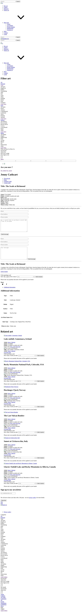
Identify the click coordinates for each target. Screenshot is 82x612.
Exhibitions (3, 604)
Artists (2, 594)
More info (6, 22)
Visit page (17, 346)
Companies (3, 598)
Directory (6, 8)
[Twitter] (3, 284)
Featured (3, 84)
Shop (5, 31)
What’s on (6, 10)
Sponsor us (10, 30)
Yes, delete (3, 170)
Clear (2, 104)
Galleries (3, 596)
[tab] (42, 178)
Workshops (3, 603)
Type (2, 85)
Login (5, 34)
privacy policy (32, 497)
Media (2, 133)
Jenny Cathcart (11, 342)
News (2, 606)
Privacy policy (7, 512)
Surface (2, 120)
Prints (5, 180)
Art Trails (3, 597)
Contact (6, 32)
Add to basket (4, 271)
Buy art (6, 6)
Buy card (12, 346)
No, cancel (9, 170)
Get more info (7, 352)
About (8, 24)
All (1, 82)
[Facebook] (6, 284)
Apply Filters (4, 577)
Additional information (9, 287)
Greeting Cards (8, 181)
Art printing (10, 25)
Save (5, 104)
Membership (10, 28)
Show (2, 159)
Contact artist (7, 183)
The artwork (7, 178)
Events (2, 601)
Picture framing (11, 27)
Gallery (6, 7)
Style (2, 105)
